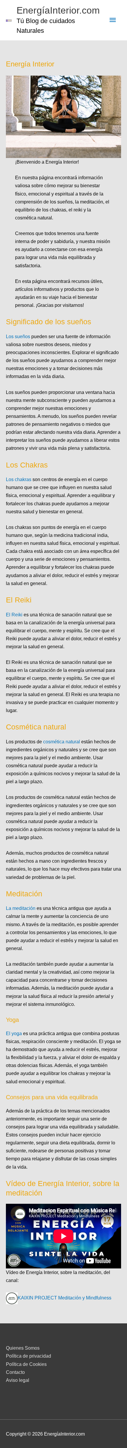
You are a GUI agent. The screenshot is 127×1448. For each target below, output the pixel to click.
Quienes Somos (23, 1348)
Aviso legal (17, 1380)
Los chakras (19, 479)
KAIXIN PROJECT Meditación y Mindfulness (64, 1297)
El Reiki (15, 614)
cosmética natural (61, 741)
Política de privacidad (28, 1356)
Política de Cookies (26, 1364)
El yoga (14, 1033)
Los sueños (18, 336)
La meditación (20, 908)
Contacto (15, 1372)
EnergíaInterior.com (58, 10)
